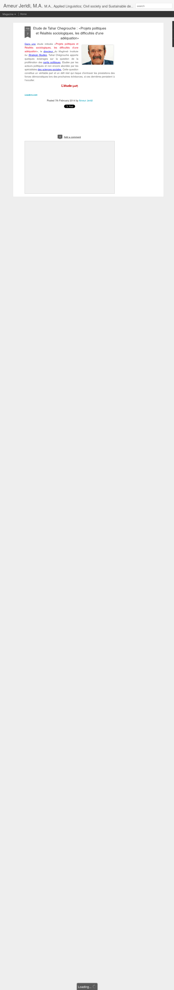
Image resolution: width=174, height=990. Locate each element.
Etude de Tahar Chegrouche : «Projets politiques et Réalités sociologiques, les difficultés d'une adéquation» (69, 33)
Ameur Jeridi (86, 100)
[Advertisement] (133, 80)
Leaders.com (31, 94)
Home (23, 14)
